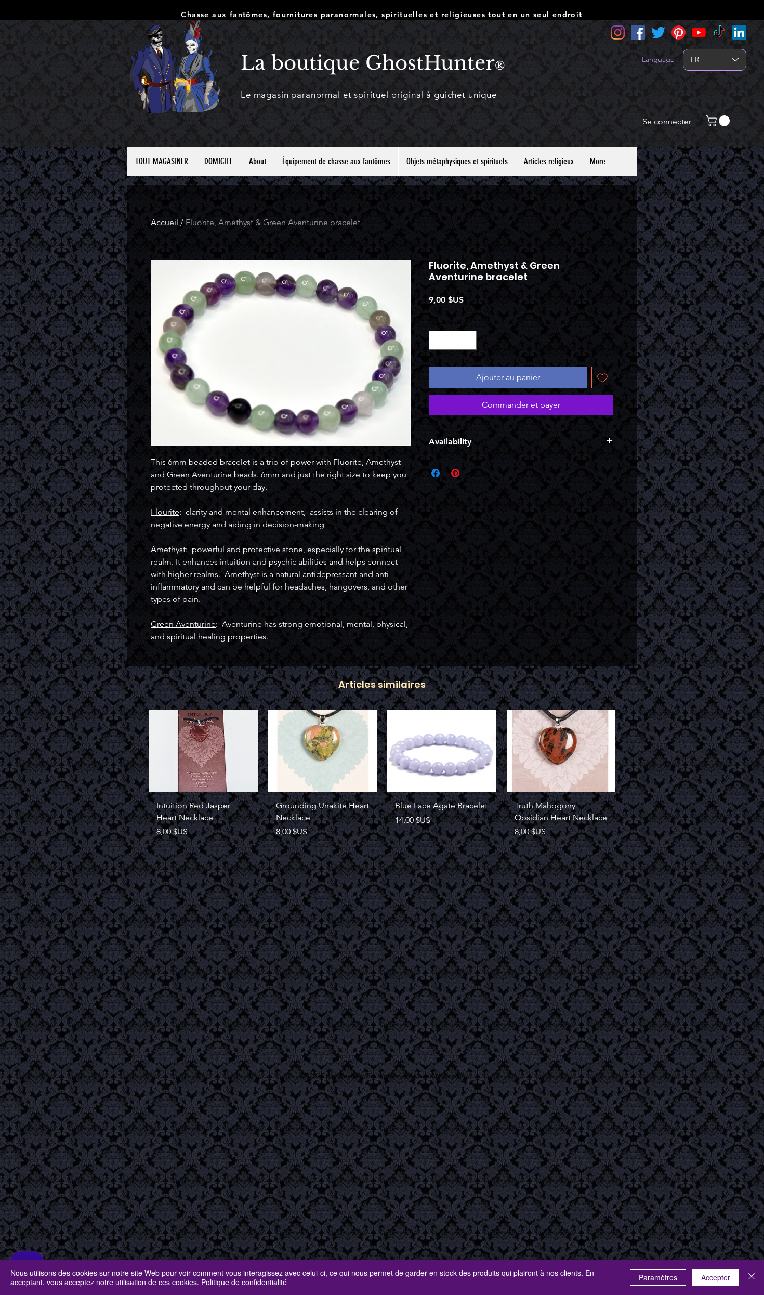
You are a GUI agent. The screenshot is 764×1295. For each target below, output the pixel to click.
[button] (719, 120)
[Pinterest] (678, 32)
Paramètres (658, 1277)
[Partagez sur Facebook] (435, 473)
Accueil (164, 222)
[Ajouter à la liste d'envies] (602, 377)
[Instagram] (618, 32)
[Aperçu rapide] (203, 751)
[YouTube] (699, 32)
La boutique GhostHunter (368, 63)
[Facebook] (638, 32)
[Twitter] (658, 32)
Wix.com (447, 1075)
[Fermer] (751, 1277)
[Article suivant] (630, 750)
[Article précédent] (133, 750)
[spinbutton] (452, 340)
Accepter (715, 1277)
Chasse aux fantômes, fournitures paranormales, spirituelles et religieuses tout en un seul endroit (381, 14)
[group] (382, 778)
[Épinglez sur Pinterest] (455, 473)
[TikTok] (719, 32)
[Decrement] (436, 340)
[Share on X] (475, 473)
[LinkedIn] (739, 32)
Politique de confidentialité (244, 1282)
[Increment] (468, 340)
